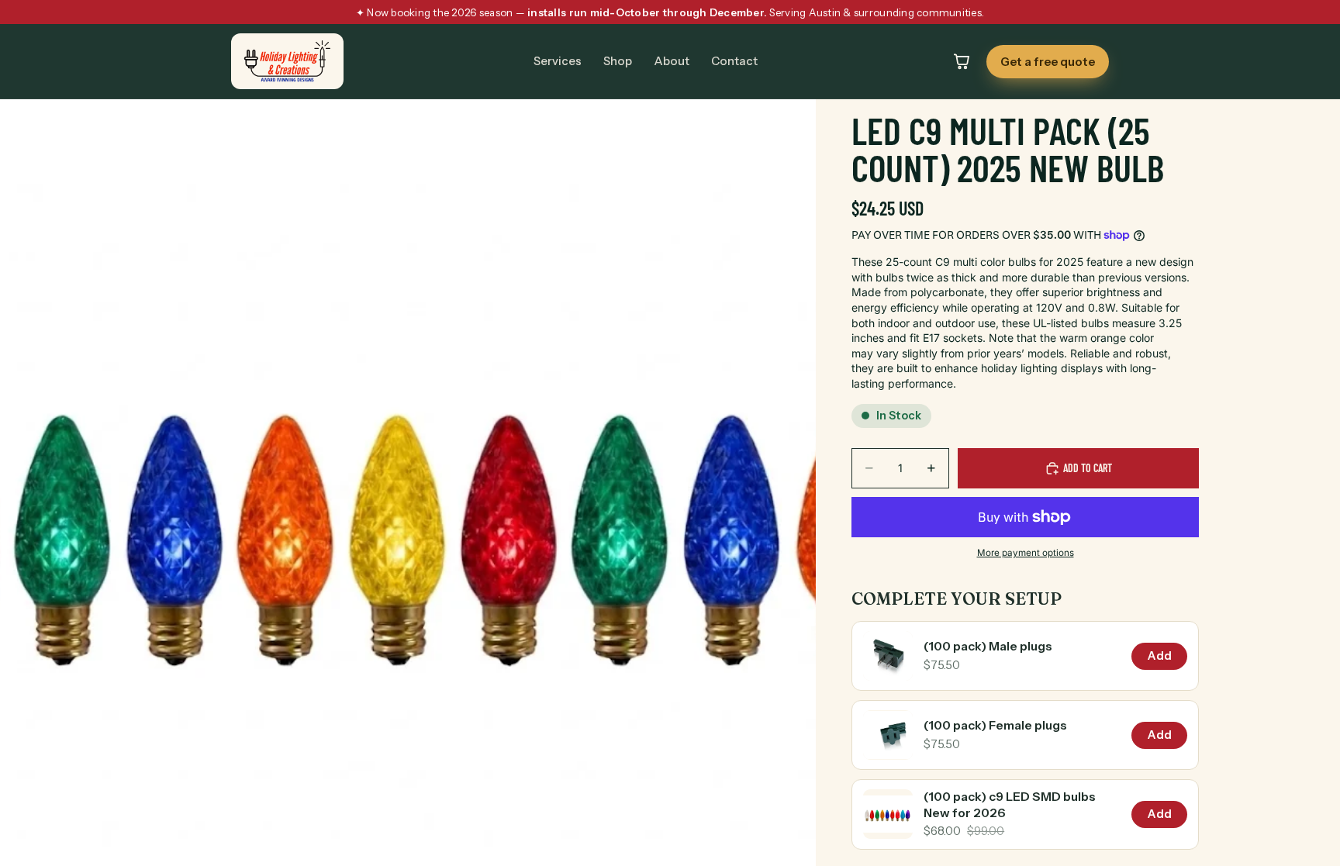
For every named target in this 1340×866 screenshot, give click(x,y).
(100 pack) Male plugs (988, 646)
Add (1160, 656)
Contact (734, 61)
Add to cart (1087, 467)
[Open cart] (962, 61)
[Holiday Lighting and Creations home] (287, 61)
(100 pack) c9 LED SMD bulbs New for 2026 (1010, 804)
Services (558, 61)
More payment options (1025, 552)
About (671, 61)
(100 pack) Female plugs (995, 725)
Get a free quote (1047, 61)
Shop (617, 61)
